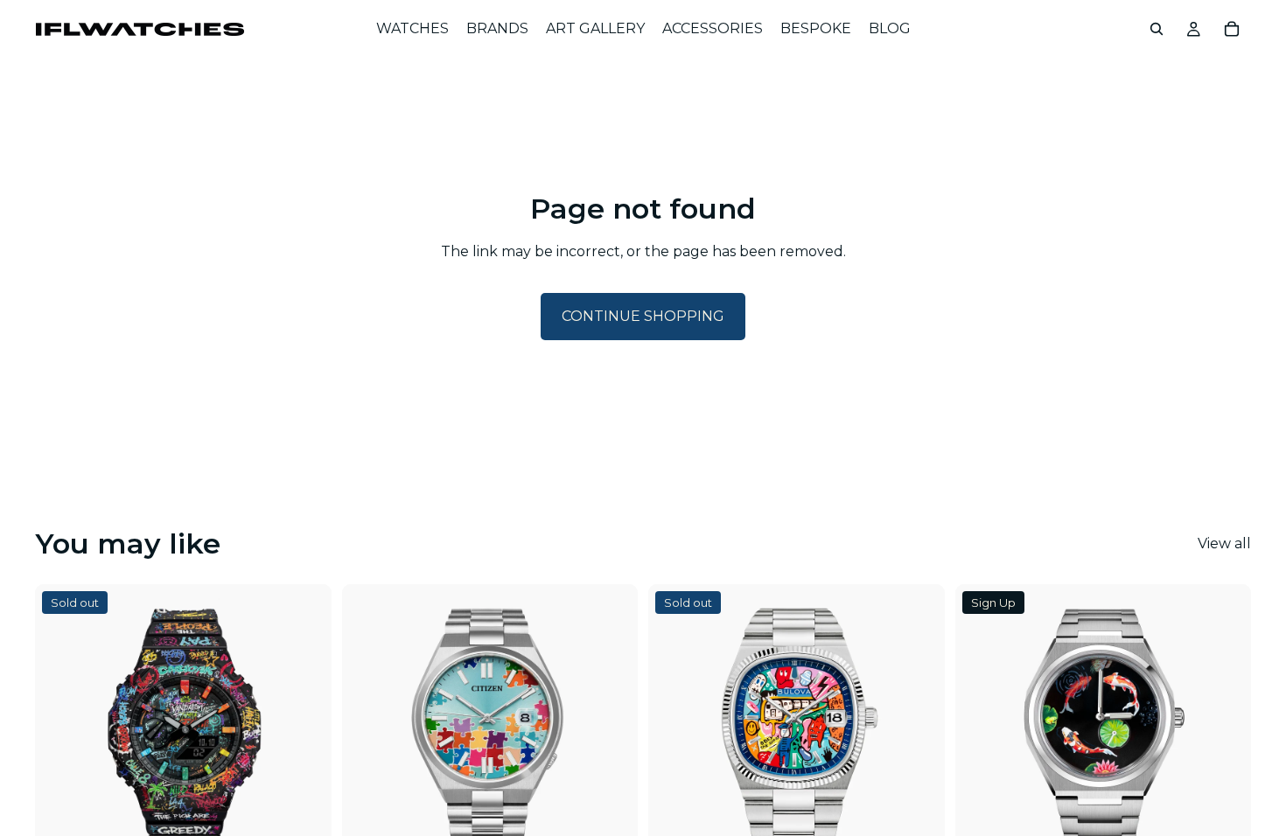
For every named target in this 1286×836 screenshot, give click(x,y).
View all (1224, 543)
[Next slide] (305, 732)
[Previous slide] (61, 732)
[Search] (1156, 29)
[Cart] (1232, 29)
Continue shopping (643, 316)
